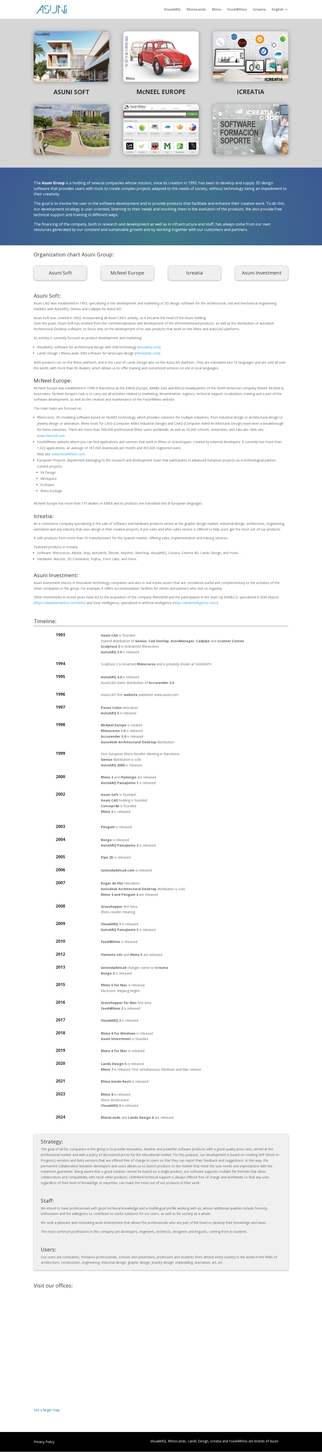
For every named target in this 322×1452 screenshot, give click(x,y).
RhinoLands (196, 10)
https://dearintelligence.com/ (195, 603)
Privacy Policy (44, 1442)
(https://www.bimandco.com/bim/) (60, 603)
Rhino (216, 10)
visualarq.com (148, 347)
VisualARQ (172, 10)
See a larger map (47, 1410)
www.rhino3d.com (51, 435)
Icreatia (259, 10)
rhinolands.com (147, 353)
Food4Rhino (237, 10)
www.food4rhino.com (68, 454)
